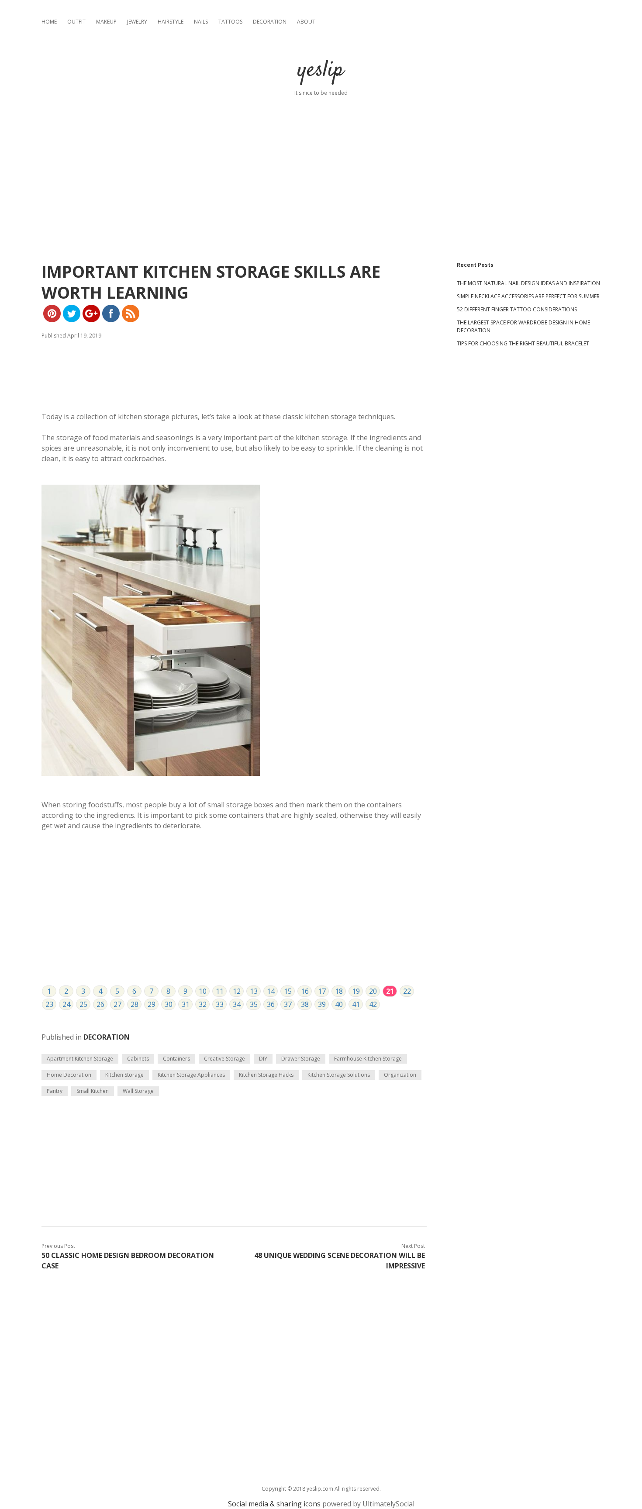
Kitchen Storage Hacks (266, 1074)
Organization (400, 1074)
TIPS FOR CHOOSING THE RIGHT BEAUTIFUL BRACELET (523, 343)
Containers (176, 1058)
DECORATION (269, 21)
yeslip (321, 70)
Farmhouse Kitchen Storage (368, 1058)
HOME (49, 21)
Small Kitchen (92, 1091)
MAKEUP (106, 21)
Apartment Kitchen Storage (80, 1058)
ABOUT (306, 21)
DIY (263, 1058)
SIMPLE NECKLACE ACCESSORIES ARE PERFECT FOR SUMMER (528, 296)
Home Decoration (69, 1074)
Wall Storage (138, 1091)
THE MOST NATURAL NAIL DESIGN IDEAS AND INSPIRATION (528, 283)
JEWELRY (137, 21)
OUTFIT (76, 21)
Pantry (54, 1091)
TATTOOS (230, 21)
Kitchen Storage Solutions (338, 1074)
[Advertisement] (321, 158)
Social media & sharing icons (274, 1504)
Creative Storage (224, 1058)
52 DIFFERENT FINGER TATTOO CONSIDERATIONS (517, 309)
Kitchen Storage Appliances (191, 1074)
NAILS (201, 21)
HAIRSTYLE (170, 21)
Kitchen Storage (124, 1074)
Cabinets (138, 1058)
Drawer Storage (300, 1058)
